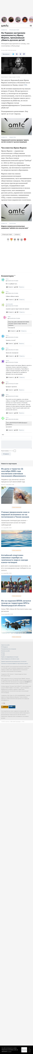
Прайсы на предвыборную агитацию (9, 656)
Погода (3, 652)
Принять (24, 1050)
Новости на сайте (5, 645)
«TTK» (23, 721)
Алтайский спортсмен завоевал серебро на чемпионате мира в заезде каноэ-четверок (14, 559)
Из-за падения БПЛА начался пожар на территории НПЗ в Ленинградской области (16, 603)
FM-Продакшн (4, 647)
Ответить (21, 287)
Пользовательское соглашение (8, 649)
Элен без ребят (9, 304)
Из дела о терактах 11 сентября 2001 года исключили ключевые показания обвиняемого (13, 472)
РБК (25, 85)
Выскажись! (6, 54)
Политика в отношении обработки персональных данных (14, 663)
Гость (7, 279)
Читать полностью (16, 507)
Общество (12, 137)
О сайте (3, 654)
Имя (3, 434)
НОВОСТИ (4, 29)
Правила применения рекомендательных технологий (13, 661)
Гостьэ (7, 360)
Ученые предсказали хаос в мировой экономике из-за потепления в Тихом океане (15, 514)
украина (17, 234)
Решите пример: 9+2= (7, 450)
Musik (9, 316)
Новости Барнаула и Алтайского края (10, 658)
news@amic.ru (28, 681)
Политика (12, 223)
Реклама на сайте (5, 651)
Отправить (6, 454)
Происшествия (14, 29)
